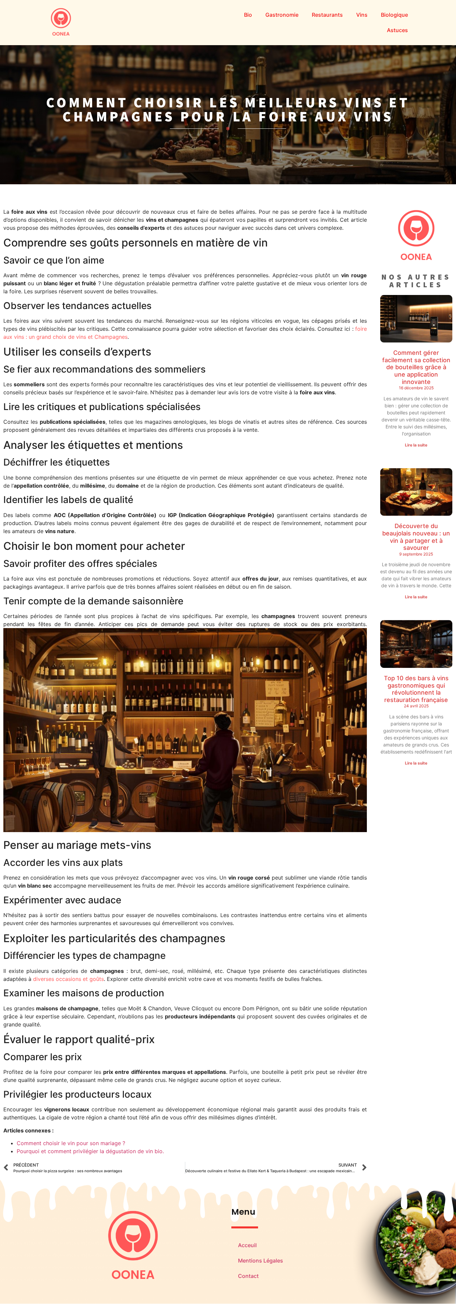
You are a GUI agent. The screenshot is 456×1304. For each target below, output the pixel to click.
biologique (394, 14)
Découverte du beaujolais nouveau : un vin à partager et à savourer (416, 536)
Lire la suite (416, 444)
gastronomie (281, 14)
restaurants (327, 14)
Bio (248, 14)
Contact (248, 1276)
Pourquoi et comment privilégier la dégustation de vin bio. (90, 1151)
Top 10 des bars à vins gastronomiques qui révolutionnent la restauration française (416, 689)
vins (362, 14)
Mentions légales (260, 1260)
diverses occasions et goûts (68, 979)
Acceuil (247, 1245)
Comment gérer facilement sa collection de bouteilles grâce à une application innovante (416, 367)
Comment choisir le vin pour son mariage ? (71, 1143)
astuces (397, 30)
